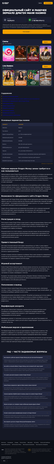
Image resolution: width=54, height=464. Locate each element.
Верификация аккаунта (9, 112)
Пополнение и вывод (8, 110)
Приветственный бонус (9, 105)
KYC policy (36, 442)
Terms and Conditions (45, 442)
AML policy (30, 442)
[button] (27, 357)
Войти (40, 3)
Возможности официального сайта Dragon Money (16, 101)
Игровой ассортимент (8, 108)
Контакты (3, 442)
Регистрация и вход (8, 103)
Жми (4, 460)
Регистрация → (27, 31)
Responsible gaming (5, 444)
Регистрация (48, 3)
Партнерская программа (28, 444)
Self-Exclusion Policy (16, 444)
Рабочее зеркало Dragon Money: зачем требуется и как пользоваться (21, 98)
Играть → (47, 42)
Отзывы (16, 442)
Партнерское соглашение (42, 444)
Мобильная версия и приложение (11, 115)
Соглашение (10, 442)
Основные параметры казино (10, 96)
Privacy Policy (23, 442)
